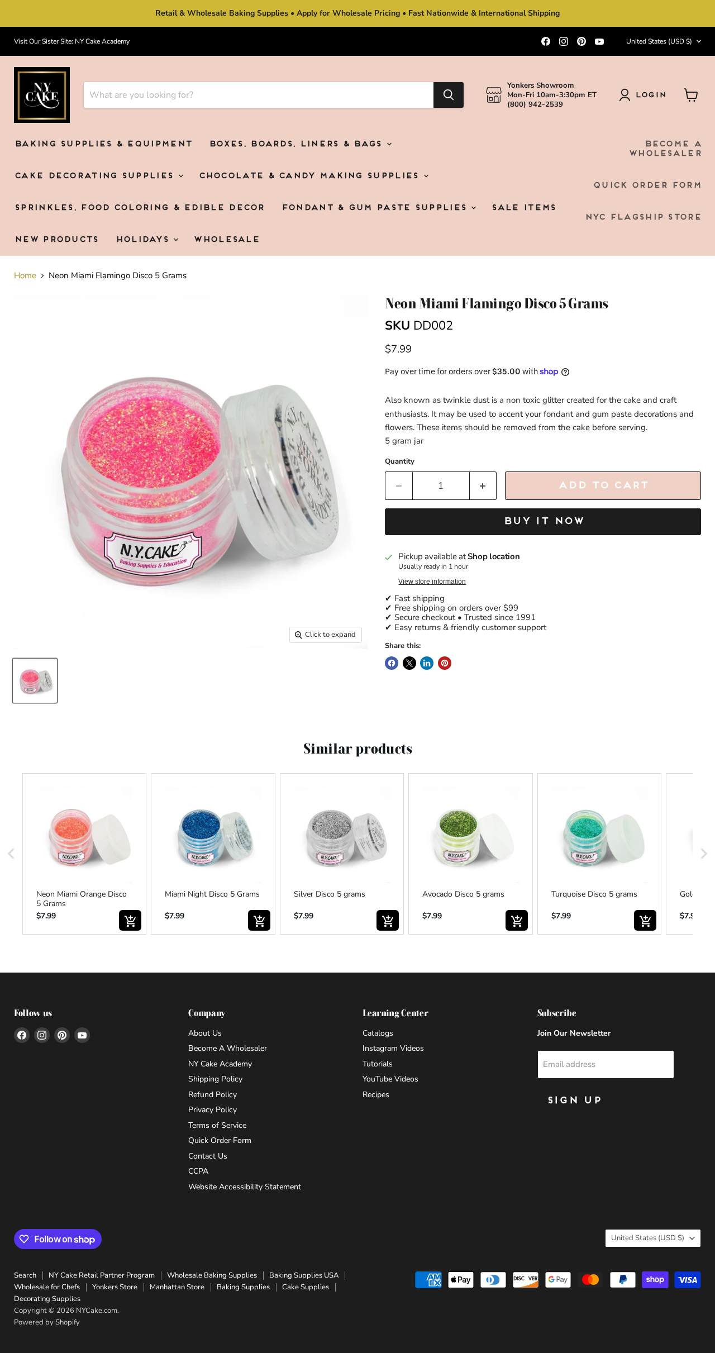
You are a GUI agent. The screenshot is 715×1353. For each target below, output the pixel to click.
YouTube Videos (390, 1079)
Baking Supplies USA (304, 1275)
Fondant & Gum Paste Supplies (375, 208)
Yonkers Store (114, 1287)
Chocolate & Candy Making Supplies (310, 176)
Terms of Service (217, 1125)
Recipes (376, 1094)
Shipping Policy (215, 1079)
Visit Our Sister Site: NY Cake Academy (72, 41)
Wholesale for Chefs (47, 1287)
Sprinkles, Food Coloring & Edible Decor (139, 208)
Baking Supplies (243, 1287)
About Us (205, 1033)
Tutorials (378, 1064)
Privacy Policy (212, 1109)
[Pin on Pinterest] (444, 663)
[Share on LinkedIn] (426, 663)
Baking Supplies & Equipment (103, 144)
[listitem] (84, 854)
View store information (432, 581)
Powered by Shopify (47, 1322)
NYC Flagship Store (642, 217)
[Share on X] (409, 663)
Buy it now (543, 521)
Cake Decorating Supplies (95, 176)
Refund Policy (212, 1094)
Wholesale (226, 240)
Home (25, 275)
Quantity (399, 462)
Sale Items (523, 208)
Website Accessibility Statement (244, 1187)
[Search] (448, 95)
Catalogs (378, 1033)
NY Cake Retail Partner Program (102, 1275)
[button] (11, 854)
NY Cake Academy (220, 1064)
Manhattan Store (177, 1287)
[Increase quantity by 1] (483, 485)
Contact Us (207, 1156)
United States (659, 41)
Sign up (573, 1101)
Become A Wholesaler (664, 149)
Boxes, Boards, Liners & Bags (296, 144)
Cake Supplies (305, 1287)
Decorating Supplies (47, 1299)
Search (25, 1275)
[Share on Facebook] (391, 663)
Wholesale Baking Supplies (212, 1275)
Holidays (144, 240)
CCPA (198, 1171)
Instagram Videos (393, 1048)
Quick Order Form (647, 186)
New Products (56, 240)
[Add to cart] (130, 920)
